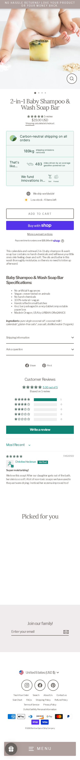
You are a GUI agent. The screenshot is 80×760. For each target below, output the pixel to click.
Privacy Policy (49, 704)
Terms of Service (31, 704)
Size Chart (17, 699)
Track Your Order (21, 695)
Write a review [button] (40, 430)
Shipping (29, 123)
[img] (14, 456)
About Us (47, 695)
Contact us (61, 695)
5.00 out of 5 (50, 387)
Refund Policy (61, 699)
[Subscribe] (65, 632)
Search (36, 695)
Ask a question (14, 349)
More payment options (40, 234)
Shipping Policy (43, 699)
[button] (35, 116)
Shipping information (17, 337)
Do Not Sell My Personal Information (40, 709)
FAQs (29, 699)
